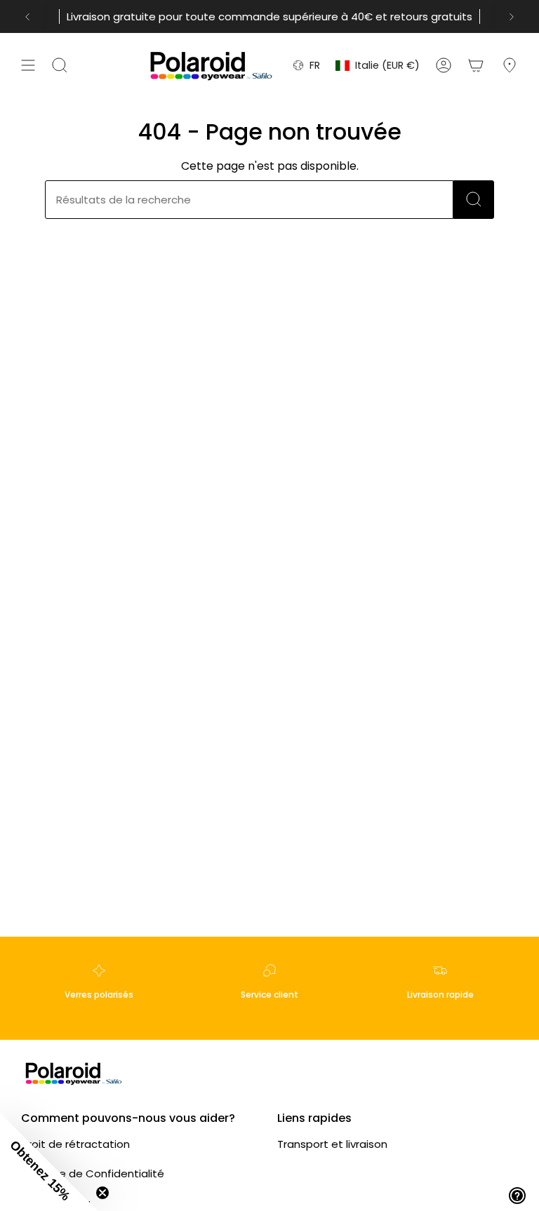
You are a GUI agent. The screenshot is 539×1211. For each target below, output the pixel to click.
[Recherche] (473, 199)
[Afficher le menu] (28, 65)
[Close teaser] (102, 1193)
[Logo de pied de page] (73, 1073)
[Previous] (27, 17)
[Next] (511, 17)
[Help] (517, 1195)
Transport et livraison (332, 1144)
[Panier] (476, 65)
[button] (49, 1162)
